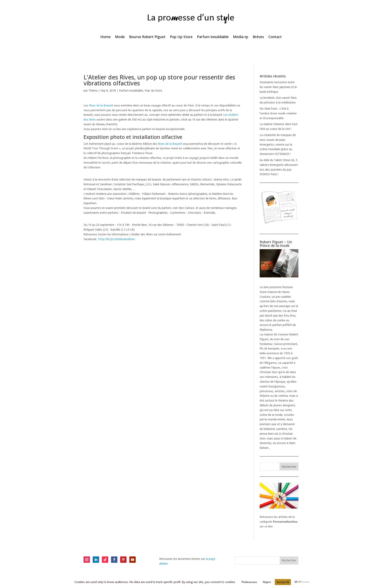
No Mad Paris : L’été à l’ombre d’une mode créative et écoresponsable (278, 113)
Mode (120, 37)
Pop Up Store (181, 37)
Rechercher (289, 466)
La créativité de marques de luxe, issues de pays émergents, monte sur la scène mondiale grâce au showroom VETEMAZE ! (278, 144)
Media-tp (240, 37)
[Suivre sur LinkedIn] (96, 559)
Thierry (93, 90)
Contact (275, 37)
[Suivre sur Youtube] (132, 559)
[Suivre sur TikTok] (105, 559)
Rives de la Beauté (101, 105)
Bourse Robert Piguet (147, 37)
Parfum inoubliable (213, 37)
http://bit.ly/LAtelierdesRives (116, 239)
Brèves (258, 37)
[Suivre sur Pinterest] (123, 559)
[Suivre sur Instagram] (87, 559)
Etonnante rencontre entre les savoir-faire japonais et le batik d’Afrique (278, 87)
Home (105, 37)
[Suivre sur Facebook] (114, 559)
